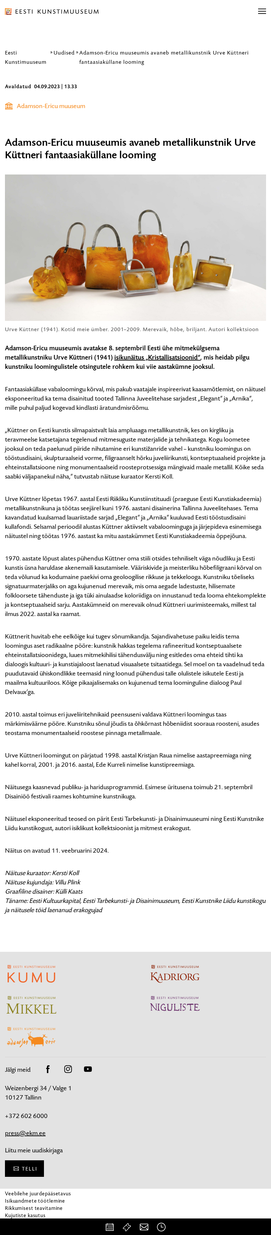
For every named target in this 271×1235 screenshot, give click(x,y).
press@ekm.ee (25, 1133)
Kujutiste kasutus (25, 1215)
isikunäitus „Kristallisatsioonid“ (157, 358)
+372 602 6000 (26, 1116)
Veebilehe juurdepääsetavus (38, 1193)
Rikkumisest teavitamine (34, 1208)
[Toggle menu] (262, 12)
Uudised (64, 52)
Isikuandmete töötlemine (35, 1201)
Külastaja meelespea (29, 1222)
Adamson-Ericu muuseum (51, 106)
